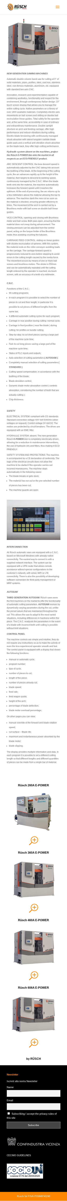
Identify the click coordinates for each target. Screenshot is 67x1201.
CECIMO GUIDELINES (19, 1155)
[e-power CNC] (33, 539)
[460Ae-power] (33, 66)
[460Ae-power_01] (33, 965)
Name (10, 1087)
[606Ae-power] (33, 1032)
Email (10, 1100)
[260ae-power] (33, 830)
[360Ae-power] (33, 897)
